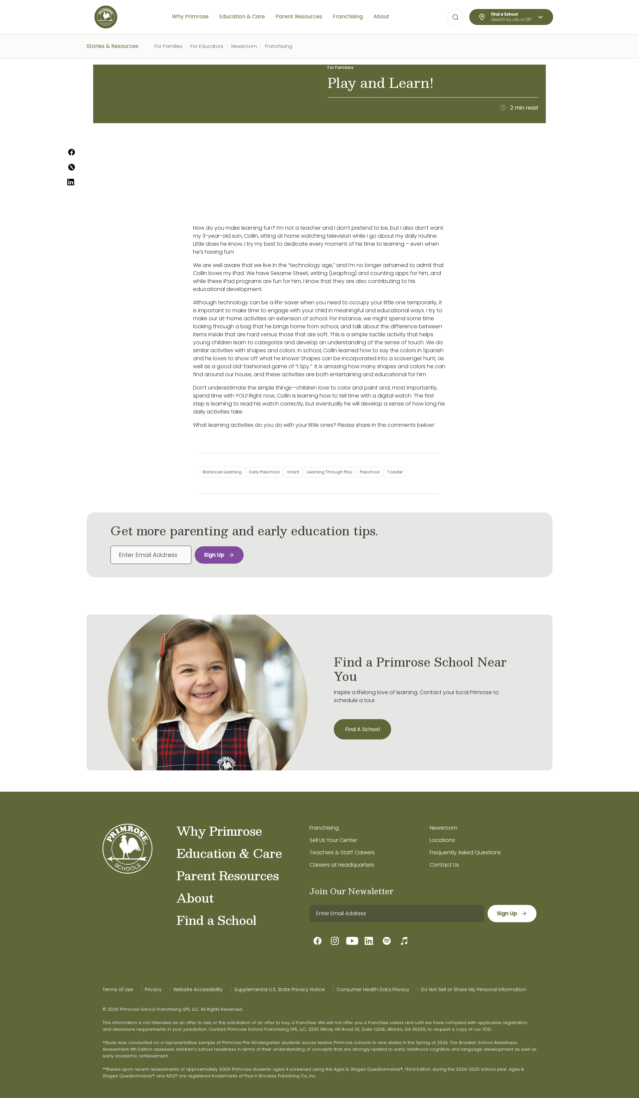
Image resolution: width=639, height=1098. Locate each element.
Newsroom (244, 46)
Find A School (362, 729)
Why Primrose (219, 831)
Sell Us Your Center (333, 840)
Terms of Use (118, 989)
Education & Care (229, 853)
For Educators (206, 46)
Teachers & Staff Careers (342, 852)
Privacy (153, 989)
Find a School (216, 920)
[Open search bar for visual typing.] (456, 17)
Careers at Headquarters (342, 865)
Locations (442, 840)
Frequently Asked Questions (465, 852)
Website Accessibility (198, 989)
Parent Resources (227, 875)
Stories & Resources (112, 46)
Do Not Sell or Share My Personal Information (473, 989)
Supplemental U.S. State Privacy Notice (279, 989)
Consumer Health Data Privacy (372, 989)
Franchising (278, 46)
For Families (168, 46)
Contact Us (444, 865)
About (194, 898)
